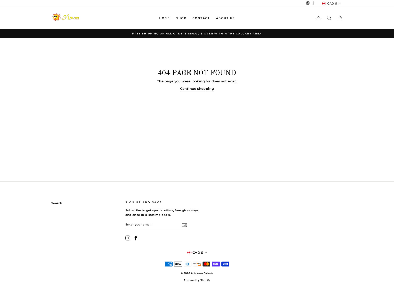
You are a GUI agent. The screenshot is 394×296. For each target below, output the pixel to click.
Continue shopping (197, 89)
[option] (197, 33)
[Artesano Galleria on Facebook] (135, 238)
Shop (181, 18)
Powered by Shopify (197, 280)
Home (164, 18)
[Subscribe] (184, 225)
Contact (201, 18)
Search (56, 203)
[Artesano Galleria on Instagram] (127, 238)
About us (225, 18)
